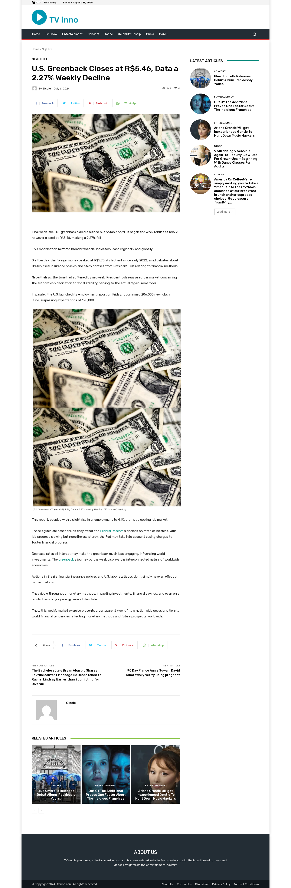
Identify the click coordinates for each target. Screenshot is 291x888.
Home (35, 49)
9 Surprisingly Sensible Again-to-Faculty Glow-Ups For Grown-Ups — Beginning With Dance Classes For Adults (236, 158)
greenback (66, 559)
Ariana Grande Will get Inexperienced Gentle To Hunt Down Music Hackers (155, 794)
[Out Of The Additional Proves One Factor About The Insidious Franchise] (106, 774)
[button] (254, 34)
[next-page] (41, 810)
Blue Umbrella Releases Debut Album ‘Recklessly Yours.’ (56, 794)
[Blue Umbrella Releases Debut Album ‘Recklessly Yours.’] (56, 774)
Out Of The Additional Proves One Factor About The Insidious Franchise (106, 794)
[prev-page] (34, 810)
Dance (218, 146)
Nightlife (47, 49)
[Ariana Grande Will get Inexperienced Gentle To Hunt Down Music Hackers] (155, 774)
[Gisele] (35, 88)
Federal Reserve (111, 531)
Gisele (46, 88)
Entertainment (105, 785)
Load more (223, 211)
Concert (55, 785)
